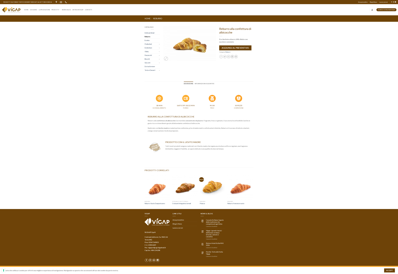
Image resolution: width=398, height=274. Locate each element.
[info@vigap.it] (61, 2)
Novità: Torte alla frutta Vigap (214, 253)
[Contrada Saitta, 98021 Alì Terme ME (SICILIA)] (57, 2)
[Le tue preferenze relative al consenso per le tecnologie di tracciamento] (4, 270)
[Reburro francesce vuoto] (240, 187)
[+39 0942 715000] (66, 2)
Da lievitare (148, 48)
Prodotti (55, 10)
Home (26, 10)
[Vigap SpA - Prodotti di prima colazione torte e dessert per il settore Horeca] (11, 9)
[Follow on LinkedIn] (395, 2)
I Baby (147, 51)
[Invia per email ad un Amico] (228, 56)
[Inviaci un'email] (154, 260)
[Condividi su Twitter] (225, 56)
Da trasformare (150, 66)
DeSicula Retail (149, 33)
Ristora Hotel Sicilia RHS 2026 (215, 244)
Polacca (202, 203)
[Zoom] (166, 59)
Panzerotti (148, 55)
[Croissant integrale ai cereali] (185, 187)
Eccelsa (147, 40)
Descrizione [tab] (188, 83)
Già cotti (147, 63)
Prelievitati (148, 44)
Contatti (88, 10)
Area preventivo (363, 2)
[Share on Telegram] (236, 56)
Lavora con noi (383, 2)
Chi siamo (33, 10)
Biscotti (147, 59)
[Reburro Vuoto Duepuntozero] (157, 187)
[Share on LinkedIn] (232, 56)
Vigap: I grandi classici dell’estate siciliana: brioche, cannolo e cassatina (214, 234)
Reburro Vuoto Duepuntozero (155, 203)
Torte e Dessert (150, 70)
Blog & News (373, 2)
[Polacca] (212, 187)
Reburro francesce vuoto (235, 203)
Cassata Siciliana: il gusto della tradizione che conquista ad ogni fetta (215, 222)
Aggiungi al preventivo (235, 48)
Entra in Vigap (77, 10)
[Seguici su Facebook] (391, 2)
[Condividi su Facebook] (221, 56)
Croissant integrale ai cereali (181, 203)
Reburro (157, 18)
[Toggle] (159, 44)
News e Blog (66, 10)
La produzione (44, 10)
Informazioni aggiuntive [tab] (204, 83)
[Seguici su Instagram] (393, 2)
